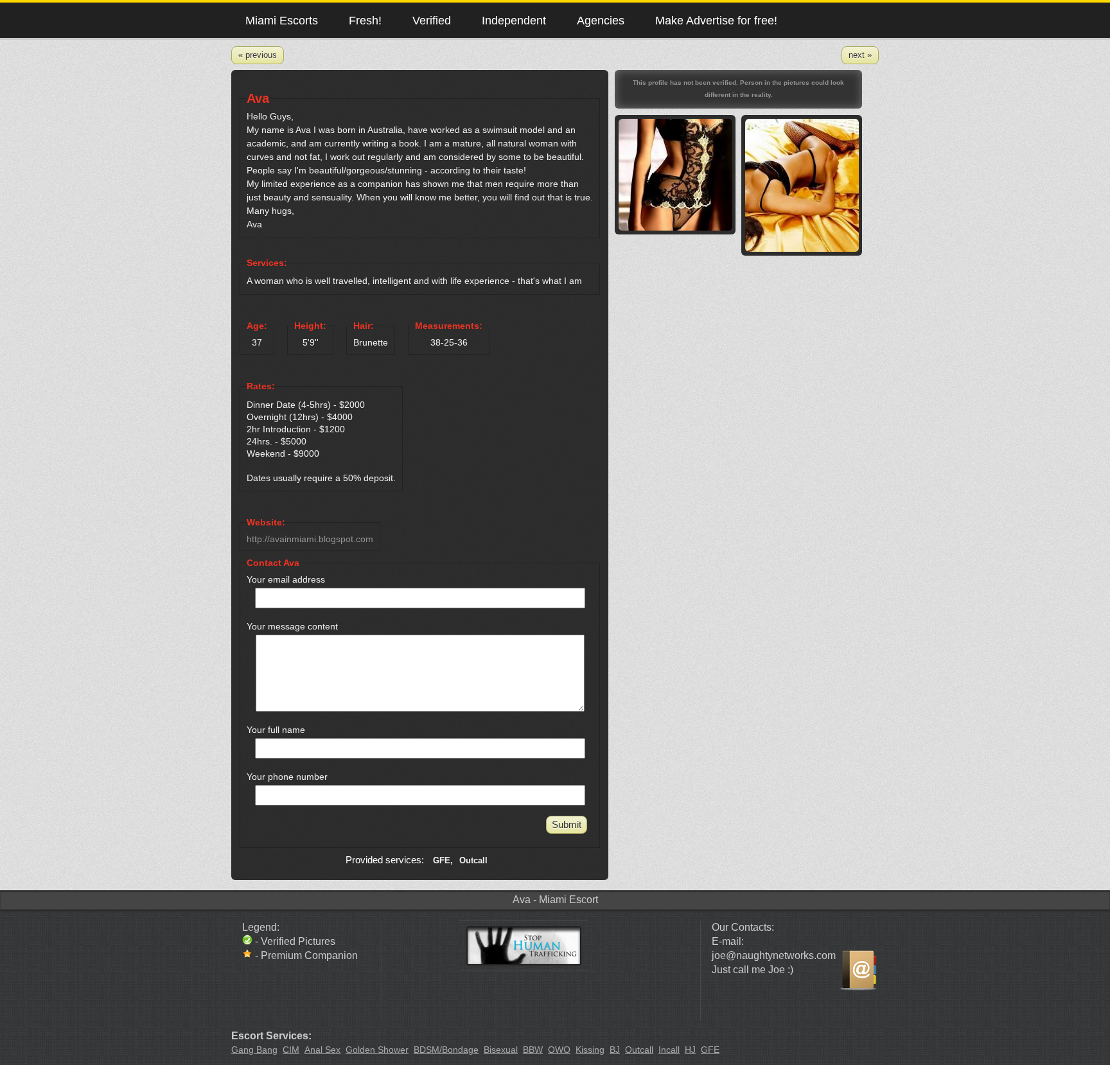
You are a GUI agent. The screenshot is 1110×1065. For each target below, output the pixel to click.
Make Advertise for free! (716, 20)
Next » (860, 55)
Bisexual (501, 1049)
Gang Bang (254, 1049)
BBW (533, 1049)
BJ (615, 1049)
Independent (514, 20)
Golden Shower (377, 1049)
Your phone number (287, 776)
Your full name (276, 730)
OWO (559, 1049)
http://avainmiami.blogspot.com (310, 539)
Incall (669, 1049)
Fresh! (365, 20)
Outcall (639, 1049)
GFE (710, 1049)
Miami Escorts (281, 20)
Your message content (292, 626)
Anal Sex (322, 1049)
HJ (690, 1049)
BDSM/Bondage (446, 1049)
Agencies (600, 20)
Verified (431, 20)
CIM (291, 1049)
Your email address (286, 579)
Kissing (590, 1049)
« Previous (257, 55)
